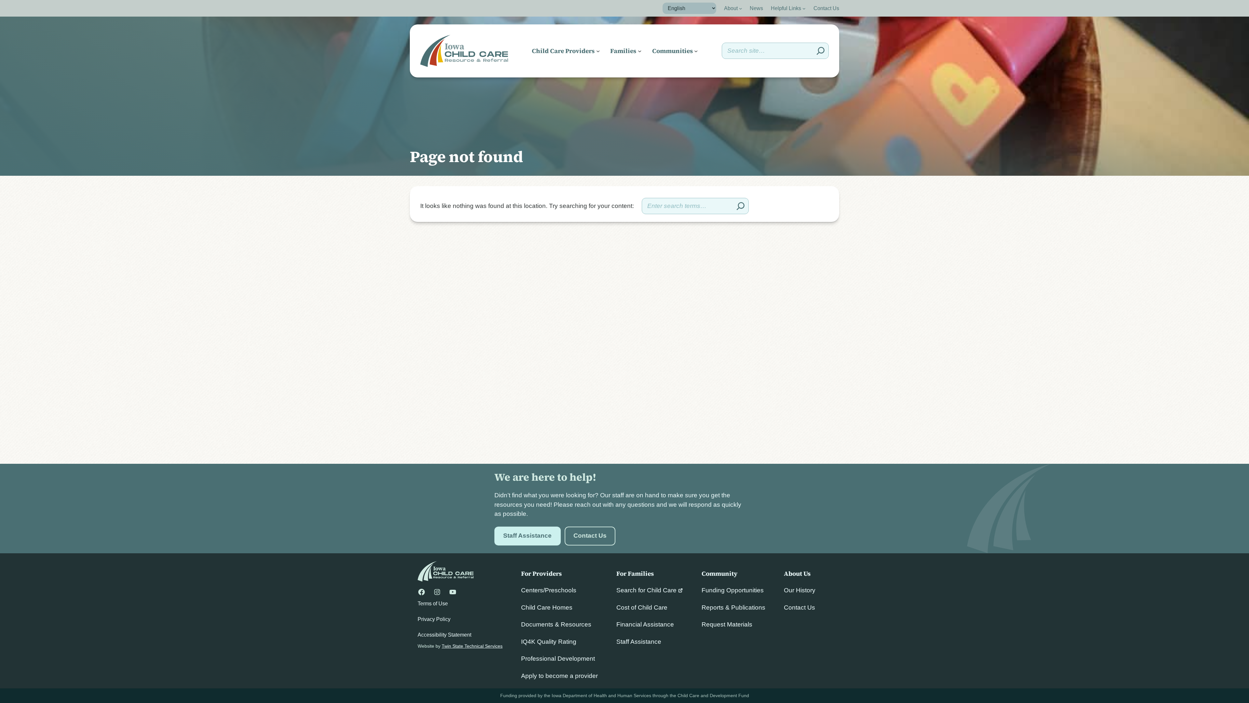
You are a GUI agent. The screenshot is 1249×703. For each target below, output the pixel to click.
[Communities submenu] (696, 51)
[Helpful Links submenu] (804, 8)
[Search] (820, 50)
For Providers (541, 573)
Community (719, 573)
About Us (797, 573)
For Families (635, 573)
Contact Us (590, 535)
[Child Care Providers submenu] (598, 51)
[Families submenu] (639, 51)
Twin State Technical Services (472, 646)
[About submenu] (740, 8)
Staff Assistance (527, 535)
